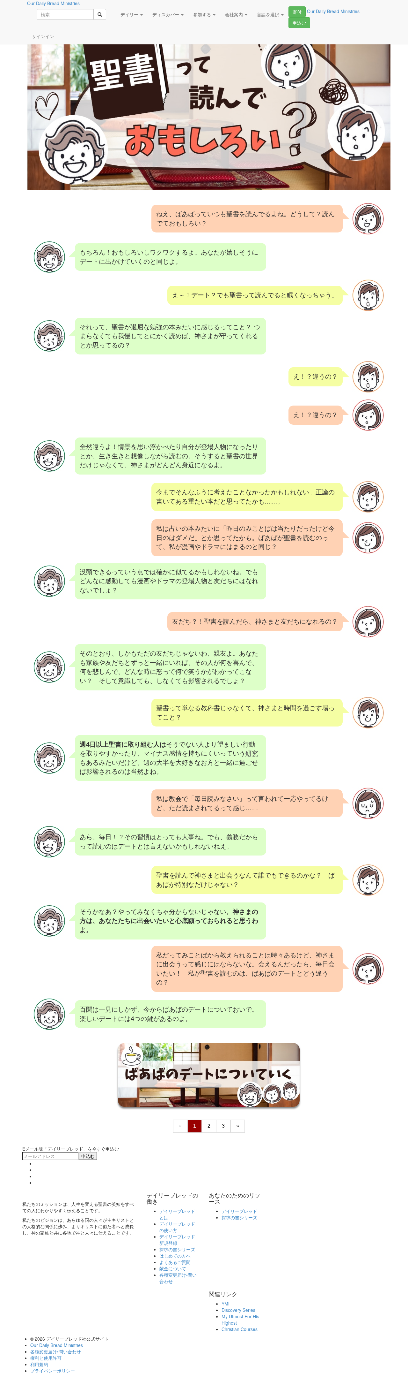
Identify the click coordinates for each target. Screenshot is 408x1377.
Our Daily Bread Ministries (56, 1345)
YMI (225, 1303)
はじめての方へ (175, 1255)
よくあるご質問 (175, 1262)
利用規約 (39, 1364)
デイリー (130, 14)
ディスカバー (166, 14)
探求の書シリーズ (177, 1249)
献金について (172, 1268)
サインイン (43, 36)
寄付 (297, 12)
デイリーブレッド (239, 1211)
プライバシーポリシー (52, 1370)
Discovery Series (238, 1310)
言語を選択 (268, 14)
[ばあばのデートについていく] (209, 1074)
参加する (202, 14)
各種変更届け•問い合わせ (55, 1351)
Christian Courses (240, 1329)
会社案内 (234, 14)
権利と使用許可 (46, 1358)
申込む (299, 22)
